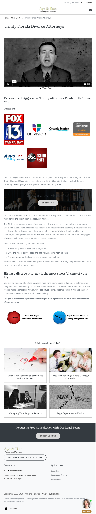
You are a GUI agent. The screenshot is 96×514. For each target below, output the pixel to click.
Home (6, 17)
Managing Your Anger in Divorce (25, 413)
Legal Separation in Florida (70, 413)
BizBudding (55, 494)
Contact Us (48, 203)
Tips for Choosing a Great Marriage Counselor (71, 377)
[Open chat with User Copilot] (87, 504)
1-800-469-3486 (85, 2)
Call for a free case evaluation (25, 457)
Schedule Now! (48, 436)
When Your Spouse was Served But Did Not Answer (25, 377)
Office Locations (16, 17)
